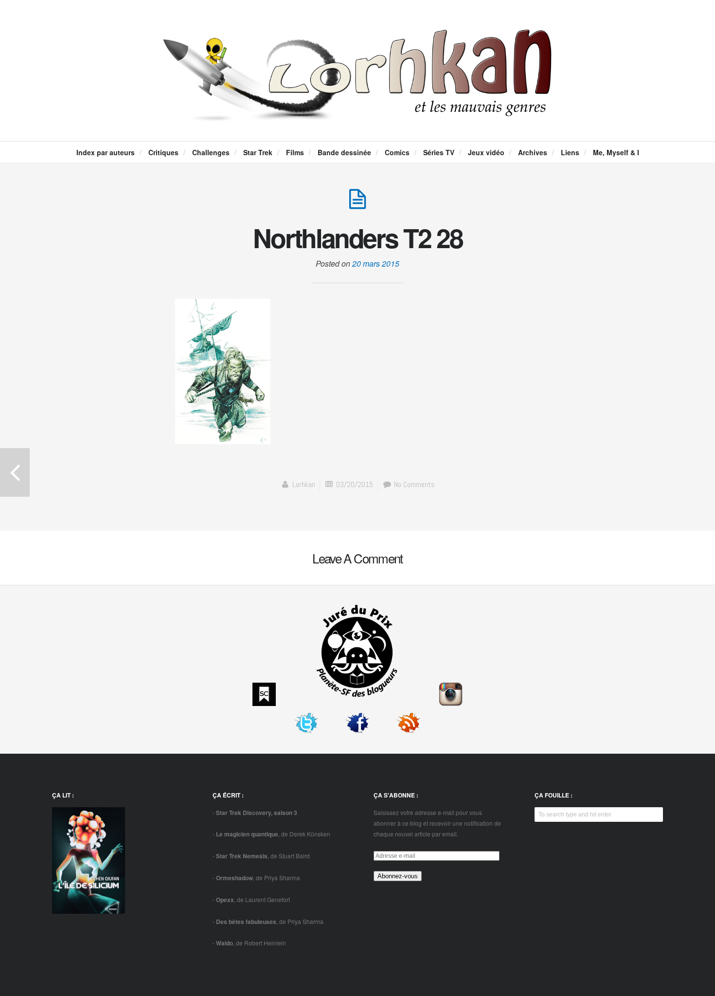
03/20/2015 (354, 484)
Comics (397, 152)
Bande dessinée (344, 152)
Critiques (163, 152)
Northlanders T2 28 (358, 237)
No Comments (413, 484)
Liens (570, 152)
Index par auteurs (105, 152)
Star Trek (257, 152)
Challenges (211, 152)
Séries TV (438, 152)
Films (295, 152)
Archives (532, 152)
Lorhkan (303, 484)
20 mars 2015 (375, 263)
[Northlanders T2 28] (357, 204)
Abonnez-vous (397, 876)
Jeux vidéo (486, 152)
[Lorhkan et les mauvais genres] (357, 113)
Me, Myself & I (616, 152)
